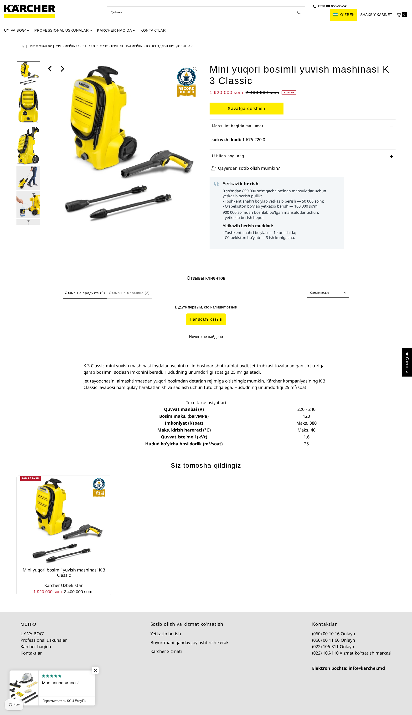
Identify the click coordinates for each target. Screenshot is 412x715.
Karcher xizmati (166, 651)
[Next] (62, 69)
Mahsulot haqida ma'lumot (237, 126)
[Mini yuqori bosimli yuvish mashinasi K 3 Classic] (63, 520)
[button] (95, 670)
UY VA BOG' (15, 30)
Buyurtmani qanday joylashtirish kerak (189, 642)
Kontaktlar (153, 30)
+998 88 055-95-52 (332, 6)
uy (22, 46)
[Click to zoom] (195, 69)
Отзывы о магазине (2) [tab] (129, 293)
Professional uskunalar (61, 30)
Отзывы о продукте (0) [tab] (85, 293)
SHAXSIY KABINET (376, 15)
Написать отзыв (206, 319)
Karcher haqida (114, 30)
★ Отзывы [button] (407, 362)
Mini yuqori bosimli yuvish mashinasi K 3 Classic (64, 572)
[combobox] (206, 12)
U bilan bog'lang (228, 156)
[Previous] (50, 69)
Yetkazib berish (165, 633)
